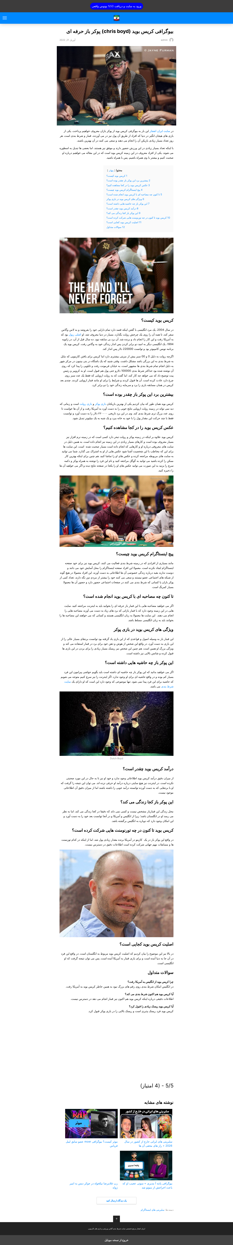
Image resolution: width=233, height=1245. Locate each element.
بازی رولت (86, 403)
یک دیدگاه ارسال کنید (116, 1200)
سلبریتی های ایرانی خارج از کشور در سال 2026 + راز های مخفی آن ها (148, 1143)
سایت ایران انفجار (116, 18)
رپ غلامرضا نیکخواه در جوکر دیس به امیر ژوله (94, 1185)
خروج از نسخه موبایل (116, 1240)
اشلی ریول (75, 334)
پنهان (111, 170)
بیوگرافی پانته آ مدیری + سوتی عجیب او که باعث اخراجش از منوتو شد (147, 1185)
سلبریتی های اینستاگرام (152, 1209)
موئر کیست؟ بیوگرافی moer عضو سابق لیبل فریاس (92, 1143)
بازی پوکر (100, 403)
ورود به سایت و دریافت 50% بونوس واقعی (116, 6)
